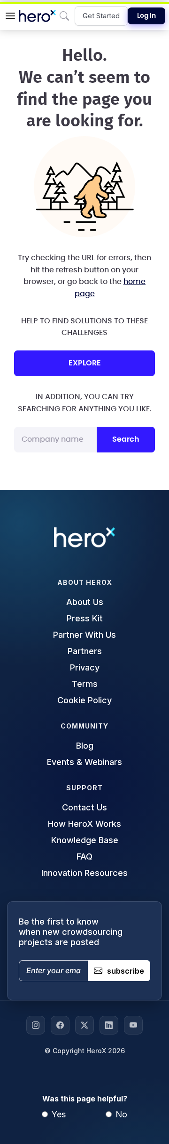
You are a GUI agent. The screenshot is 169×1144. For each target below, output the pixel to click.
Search (125, 439)
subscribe (125, 971)
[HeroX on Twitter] (84, 1025)
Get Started (101, 15)
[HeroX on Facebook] (60, 1025)
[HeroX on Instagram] (35, 1025)
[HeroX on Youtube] (133, 1025)
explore (85, 363)
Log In (146, 16)
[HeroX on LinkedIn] (109, 1025)
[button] (10, 15)
